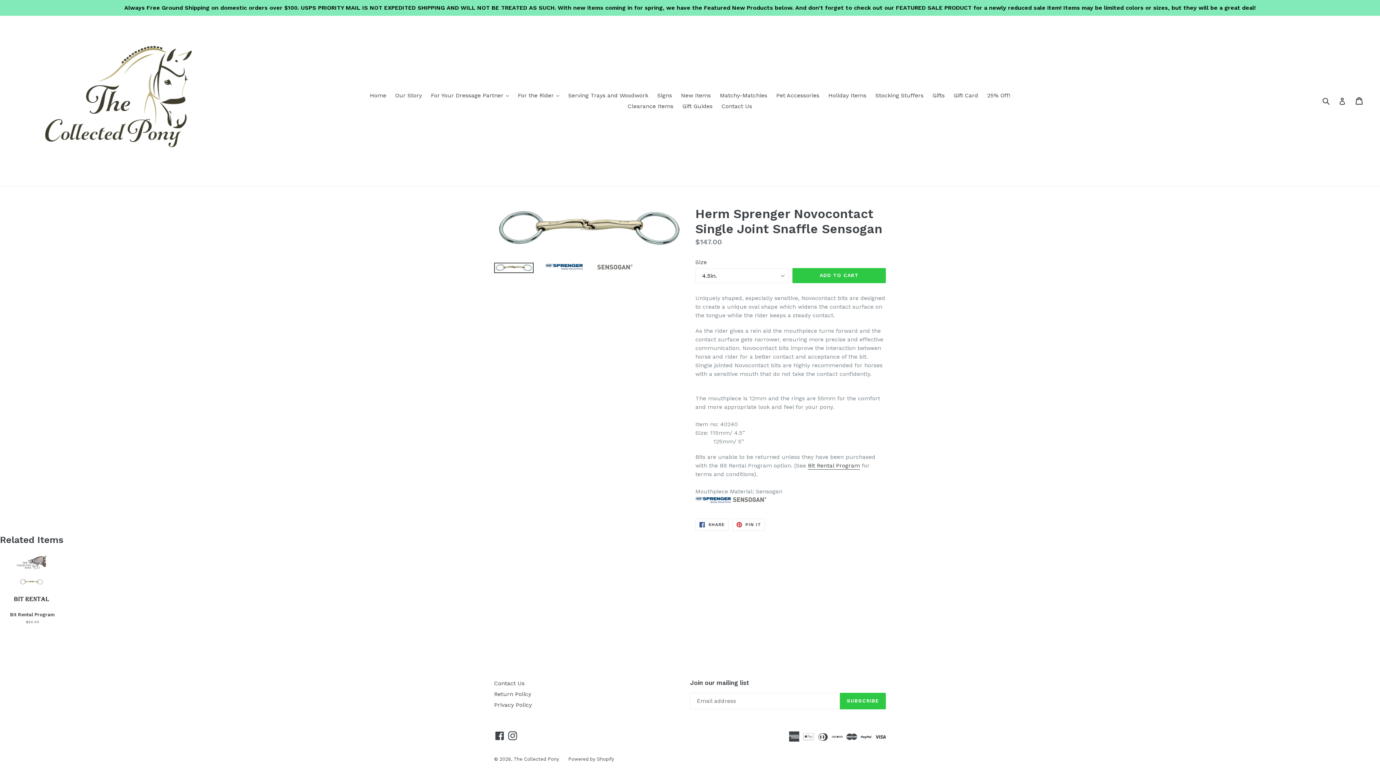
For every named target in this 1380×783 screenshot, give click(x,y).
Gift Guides (697, 106)
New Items (696, 95)
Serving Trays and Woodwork (608, 95)
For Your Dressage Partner (471, 95)
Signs (664, 95)
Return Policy (512, 694)
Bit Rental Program (834, 465)
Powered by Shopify (591, 759)
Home (378, 95)
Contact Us (737, 106)
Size (701, 262)
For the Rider (540, 95)
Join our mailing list (719, 682)
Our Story (408, 95)
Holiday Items (847, 95)
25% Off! (998, 95)
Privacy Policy (513, 704)
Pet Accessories (797, 95)
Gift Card (966, 95)
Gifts (939, 95)
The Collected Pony (536, 759)
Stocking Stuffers (899, 95)
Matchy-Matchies (743, 95)
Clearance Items (650, 106)
